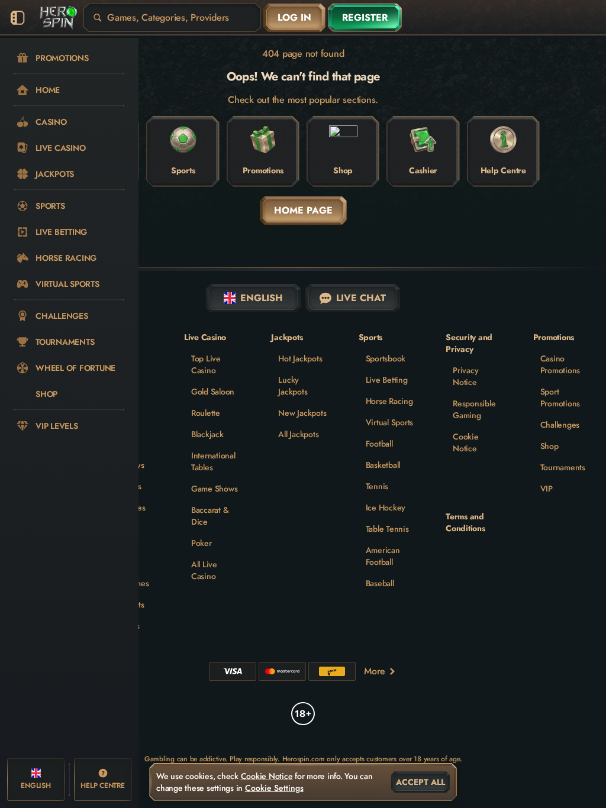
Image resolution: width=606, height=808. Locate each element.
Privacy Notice (465, 376)
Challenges (560, 425)
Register (365, 17)
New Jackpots (302, 413)
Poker (201, 543)
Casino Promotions (560, 364)
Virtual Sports (390, 422)
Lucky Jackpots (292, 385)
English (261, 298)
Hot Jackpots (300, 358)
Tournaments (562, 467)
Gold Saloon (212, 391)
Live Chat (361, 298)
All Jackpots (298, 434)
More (374, 671)
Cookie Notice (466, 442)
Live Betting (387, 380)
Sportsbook (386, 358)
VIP (546, 489)
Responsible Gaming (474, 409)
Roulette (205, 413)
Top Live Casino (206, 364)
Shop (549, 446)
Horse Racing (389, 401)
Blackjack (207, 434)
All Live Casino (204, 570)
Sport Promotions (560, 397)
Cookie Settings (274, 788)
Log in (294, 17)
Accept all (420, 782)
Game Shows (214, 489)
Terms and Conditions (465, 522)
